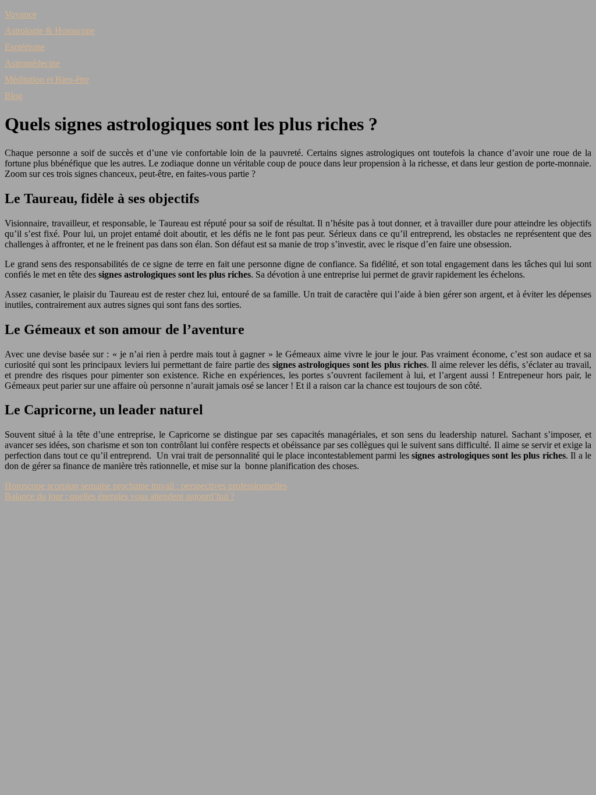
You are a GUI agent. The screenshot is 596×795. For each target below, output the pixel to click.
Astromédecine (32, 63)
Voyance (21, 14)
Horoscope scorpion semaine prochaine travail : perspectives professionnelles (146, 486)
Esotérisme (25, 47)
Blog (14, 96)
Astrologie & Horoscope (50, 31)
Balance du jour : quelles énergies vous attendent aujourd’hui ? (120, 496)
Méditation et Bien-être (47, 79)
